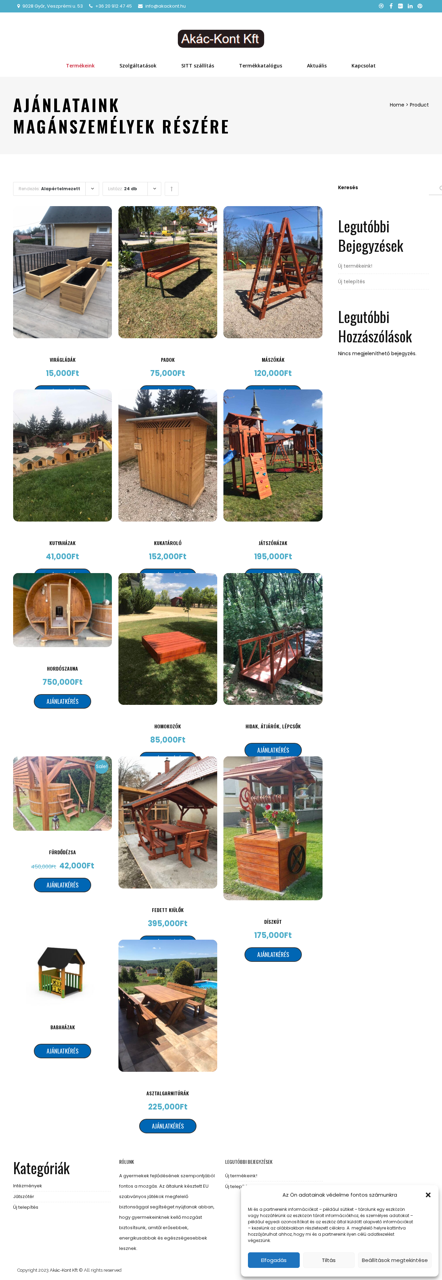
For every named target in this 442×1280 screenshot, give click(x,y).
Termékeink (80, 65)
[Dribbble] (381, 6)
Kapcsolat (364, 65)
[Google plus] (400, 6)
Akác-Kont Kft (64, 1270)
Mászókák (273, 359)
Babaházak (62, 1027)
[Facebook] (391, 6)
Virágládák (63, 359)
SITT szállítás (197, 65)
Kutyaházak (62, 542)
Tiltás (329, 1260)
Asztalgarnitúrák (167, 1093)
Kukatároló (168, 542)
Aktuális (317, 65)
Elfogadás (274, 1260)
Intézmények (27, 1185)
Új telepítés (351, 281)
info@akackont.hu (165, 6)
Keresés (348, 187)
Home (397, 104)
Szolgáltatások (137, 65)
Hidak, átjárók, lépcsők (273, 726)
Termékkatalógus (260, 65)
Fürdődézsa (62, 852)
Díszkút (273, 921)
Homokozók (167, 726)
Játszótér (23, 1196)
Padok (168, 359)
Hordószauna (62, 668)
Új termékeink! (355, 266)
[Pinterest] (420, 6)
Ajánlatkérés (62, 701)
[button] (428, 1194)
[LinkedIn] (410, 6)
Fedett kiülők (168, 909)
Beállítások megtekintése (395, 1260)
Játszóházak (273, 542)
